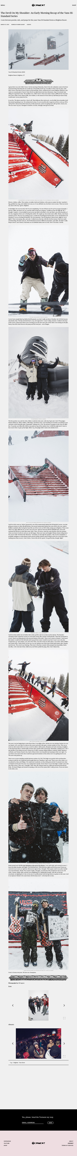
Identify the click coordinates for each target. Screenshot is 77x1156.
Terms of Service (67, 1145)
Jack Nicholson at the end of (34, 865)
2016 (60, 217)
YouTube (6, 1143)
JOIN (50, 1123)
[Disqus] (38, 1087)
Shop (74, 5)
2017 (9, 219)
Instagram (7, 1141)
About (71, 1141)
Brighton (16, 1062)
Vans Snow (22, 1062)
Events (29, 24)
